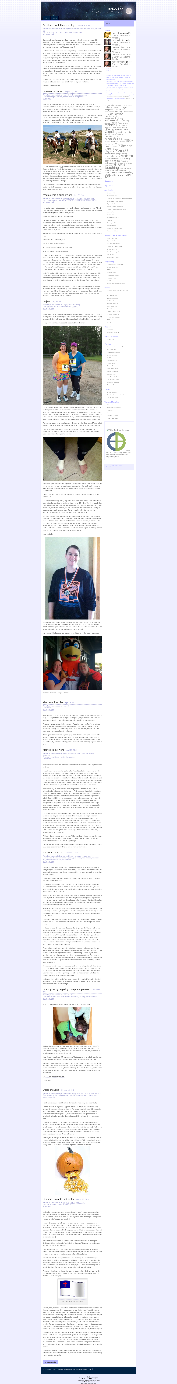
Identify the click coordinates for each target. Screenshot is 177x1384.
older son (79, 29)
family (65, 29)
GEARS (109, 280)
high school (116, 137)
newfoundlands (91, 997)
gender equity (116, 127)
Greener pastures (52, 91)
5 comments (47, 759)
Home (47, 18)
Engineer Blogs (111, 272)
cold (62, 997)
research (127, 156)
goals (70, 858)
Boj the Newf (111, 241)
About (55, 18)
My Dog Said (111, 254)
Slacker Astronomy (112, 371)
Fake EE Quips (111, 278)
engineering (72, 753)
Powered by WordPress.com (88, 1383)
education (66, 198)
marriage (50, 757)
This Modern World (112, 397)
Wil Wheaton (110, 319)
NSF (73, 1095)
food (118, 125)
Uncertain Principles (113, 382)
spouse (72, 757)
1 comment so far (49, 1097)
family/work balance (65, 1095)
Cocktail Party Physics (113, 352)
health (49, 708)
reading (117, 156)
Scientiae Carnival (112, 415)
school (65, 32)
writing (114, 175)
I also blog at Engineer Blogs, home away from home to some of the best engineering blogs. (118, 454)
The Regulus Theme (49, 1369)
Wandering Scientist (113, 231)
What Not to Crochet (113, 314)
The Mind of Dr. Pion (113, 376)
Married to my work (53, 749)
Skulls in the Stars (112, 368)
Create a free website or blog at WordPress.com (72, 1369)
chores (49, 858)
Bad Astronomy (111, 349)
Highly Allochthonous (113, 332)
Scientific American (112, 303)
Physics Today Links (113, 366)
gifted (108, 129)
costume (67, 997)
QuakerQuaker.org (112, 298)
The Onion (110, 309)
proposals (109, 156)
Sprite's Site (110, 339)
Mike (55, 757)
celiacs (108, 107)
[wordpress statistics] (106, 427)
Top (90, 1369)
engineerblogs (113, 116)
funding (108, 127)
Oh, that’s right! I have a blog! (59, 25)
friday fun (125, 125)
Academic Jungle (112, 195)
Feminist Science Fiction (114, 407)
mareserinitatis (118, 47)
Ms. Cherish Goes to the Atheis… (122, 35)
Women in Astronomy (113, 385)
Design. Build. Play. (112, 267)
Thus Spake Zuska (112, 418)
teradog (123, 168)
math (129, 141)
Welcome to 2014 (52, 852)
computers (119, 109)
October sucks (51, 1089)
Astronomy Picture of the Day (115, 347)
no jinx (46, 301)
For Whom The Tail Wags (114, 246)
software (129, 163)
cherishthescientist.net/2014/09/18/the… (119, 96)
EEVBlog (109, 270)
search (108, 23)
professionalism (63, 757)
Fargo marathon (123, 123)
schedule (77, 200)
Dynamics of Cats (112, 360)
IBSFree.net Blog (112, 295)
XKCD (109, 322)
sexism (125, 160)
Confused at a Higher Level (115, 201)
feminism (110, 125)
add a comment (48, 34)
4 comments (47, 99)
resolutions (57, 860)
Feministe (110, 410)
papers (109, 148)
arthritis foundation (53, 997)
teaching (94, 1093)
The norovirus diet (53, 702)
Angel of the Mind (112, 238)
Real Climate (110, 300)
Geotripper (110, 329)
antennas (118, 105)
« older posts (50, 1362)
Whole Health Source (113, 317)
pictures (121, 151)
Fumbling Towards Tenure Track (116, 209)
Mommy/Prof (110, 212)
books (124, 105)
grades (107, 134)
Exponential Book (112, 204)
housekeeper (86, 858)
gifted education (120, 129)
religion (72, 1202)
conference (109, 112)
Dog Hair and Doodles (113, 243)
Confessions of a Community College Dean (120, 198)
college (49, 1095)
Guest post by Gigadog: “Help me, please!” (66, 989)
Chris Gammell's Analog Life (115, 264)
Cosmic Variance (112, 355)
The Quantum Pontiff (113, 379)
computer (109, 110)
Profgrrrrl (109, 220)
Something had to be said (114, 228)
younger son (77, 32)
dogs (107, 114)
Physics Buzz (111, 363)
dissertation (51, 32)
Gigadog (82, 997)
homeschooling (113, 138)
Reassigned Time (112, 223)
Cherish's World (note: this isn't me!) (117, 290)
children (50, 200)
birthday (49, 97)
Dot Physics (110, 357)
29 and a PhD (111, 193)
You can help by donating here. (54, 1076)
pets (71, 995)
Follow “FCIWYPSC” (88, 1378)
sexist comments (110, 163)
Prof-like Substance (113, 217)
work (92, 29)
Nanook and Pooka (113, 257)
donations (74, 997)
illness (107, 142)
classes (115, 107)
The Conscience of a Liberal (115, 395)
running (77, 305)
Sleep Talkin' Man (112, 306)
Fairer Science (111, 405)
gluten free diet (125, 132)
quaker (54, 1204)
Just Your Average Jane (114, 252)
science (116, 160)
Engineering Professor (113, 275)
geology (125, 127)
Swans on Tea (111, 374)
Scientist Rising (111, 225)
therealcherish (118, 40)
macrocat (114, 142)
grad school (71, 29)
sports (86, 1095)
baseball (50, 307)
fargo (114, 123)
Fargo (65, 305)
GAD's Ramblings (112, 249)
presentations (110, 154)
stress (91, 1095)
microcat (107, 144)
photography (74, 95)
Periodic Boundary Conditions (116, 283)
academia (109, 105)
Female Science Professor (115, 206)
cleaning (55, 858)
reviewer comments (113, 158)
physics (109, 151)
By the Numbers (111, 392)
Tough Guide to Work (113, 311)
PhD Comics (110, 214)
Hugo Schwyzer (111, 413)
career (65, 753)
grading (113, 134)
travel (129, 168)
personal (87, 29)
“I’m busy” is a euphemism (57, 195)
